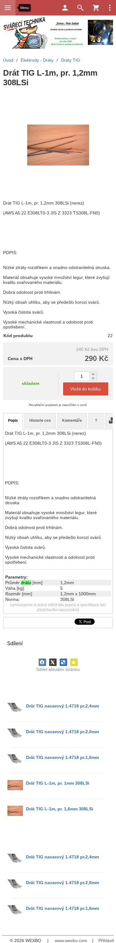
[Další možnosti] (110, 7)
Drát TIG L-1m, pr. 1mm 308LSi (57, 783)
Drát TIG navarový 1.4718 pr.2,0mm (62, 731)
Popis (13, 420)
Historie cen (40, 420)
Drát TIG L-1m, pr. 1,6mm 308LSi (59, 808)
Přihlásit (106, 940)
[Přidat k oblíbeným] (74, 662)
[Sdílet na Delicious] (63, 662)
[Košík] (96, 7)
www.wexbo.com (71, 940)
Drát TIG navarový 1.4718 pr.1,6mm (62, 757)
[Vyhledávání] (80, 7)
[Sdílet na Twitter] (53, 662)
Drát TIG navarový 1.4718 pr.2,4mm (62, 705)
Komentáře (72, 420)
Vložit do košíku (85, 388)
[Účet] (65, 7)
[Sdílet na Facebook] (42, 662)
